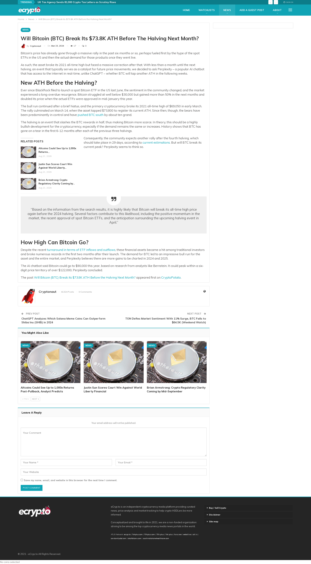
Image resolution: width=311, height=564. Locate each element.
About (277, 10)
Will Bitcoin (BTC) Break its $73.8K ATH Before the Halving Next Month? (85, 277)
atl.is (195, 534)
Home (186, 10)
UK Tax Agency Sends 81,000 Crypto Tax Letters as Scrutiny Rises (77, 2)
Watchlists (207, 10)
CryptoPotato (171, 277)
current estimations (156, 142)
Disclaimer (214, 514)
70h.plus (160, 534)
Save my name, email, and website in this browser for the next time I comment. (70, 480)
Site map (213, 521)
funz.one (177, 534)
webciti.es (187, 534)
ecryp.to (127, 534)
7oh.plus (169, 534)
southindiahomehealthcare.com (156, 538)
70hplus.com (149, 534)
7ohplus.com (137, 534)
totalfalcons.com (134, 538)
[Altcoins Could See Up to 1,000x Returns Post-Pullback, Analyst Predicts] (28, 152)
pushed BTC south (90, 115)
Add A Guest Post (252, 10)
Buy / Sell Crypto (217, 507)
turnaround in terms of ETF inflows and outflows (81, 250)
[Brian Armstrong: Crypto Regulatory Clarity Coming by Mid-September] (28, 184)
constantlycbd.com (118, 538)
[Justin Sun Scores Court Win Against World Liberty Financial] (28, 168)
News (227, 10)
